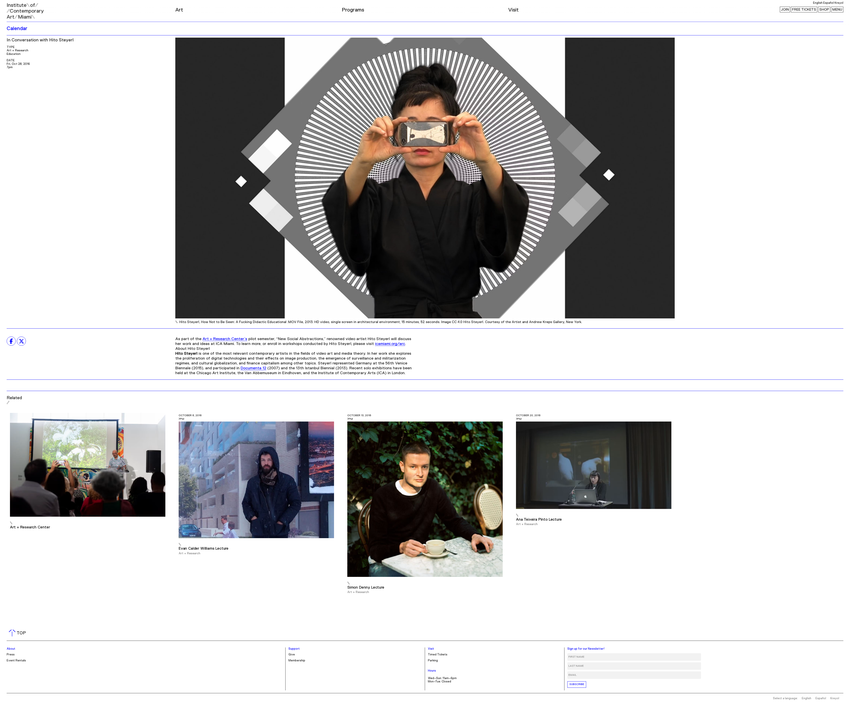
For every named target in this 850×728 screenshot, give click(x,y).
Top (18, 633)
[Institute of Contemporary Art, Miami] (13, 9)
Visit (513, 10)
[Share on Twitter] (21, 341)
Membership (296, 660)
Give (291, 654)
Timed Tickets (437, 654)
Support (294, 648)
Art (179, 10)
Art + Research (17, 50)
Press (11, 654)
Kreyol (839, 3)
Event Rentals (16, 660)
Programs (353, 10)
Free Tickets (804, 9)
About (11, 648)
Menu (837, 9)
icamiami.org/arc (390, 344)
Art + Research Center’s (225, 339)
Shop (824, 9)
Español (828, 3)
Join (785, 9)
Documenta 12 (253, 368)
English (818, 3)
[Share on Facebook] (11, 341)
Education (14, 54)
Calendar (17, 28)
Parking (433, 660)
